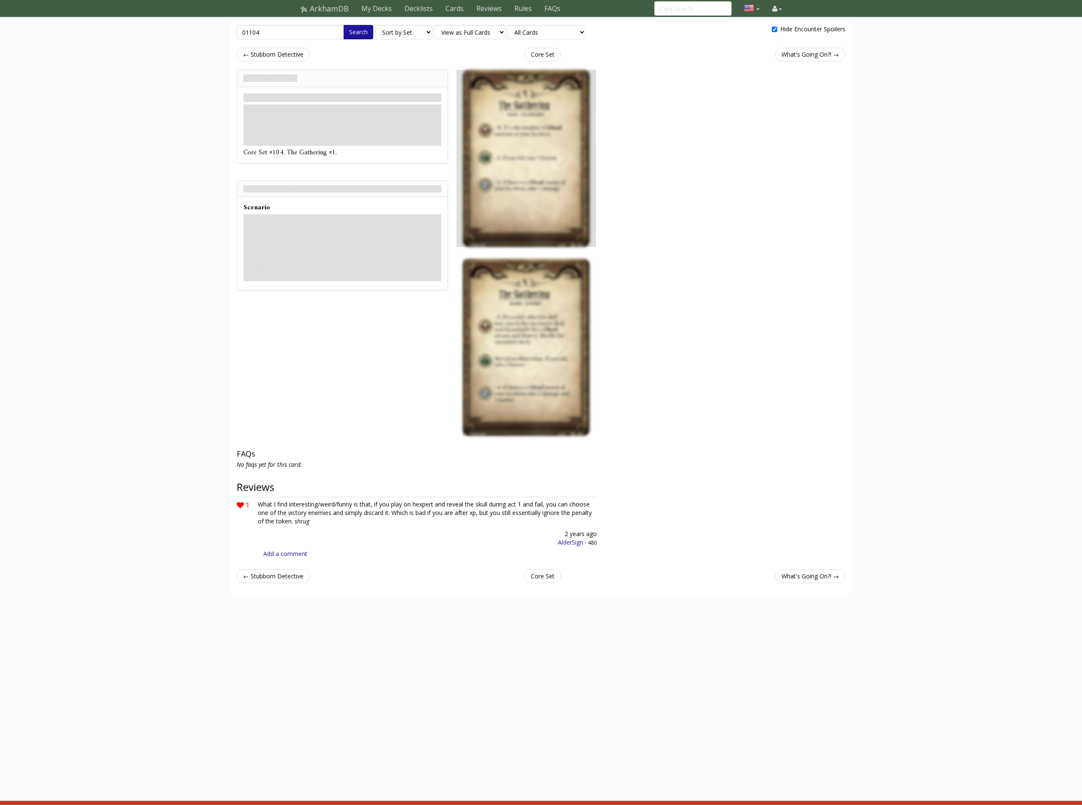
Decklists (418, 8)
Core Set (543, 54)
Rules (523, 8)
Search (358, 32)
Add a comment (285, 554)
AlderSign (570, 542)
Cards (454, 8)
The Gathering (270, 78)
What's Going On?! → (810, 54)
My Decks (376, 8)
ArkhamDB (328, 8)
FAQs (552, 8)
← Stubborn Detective (273, 54)
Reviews (489, 8)
